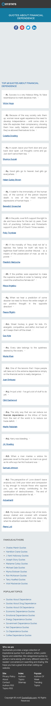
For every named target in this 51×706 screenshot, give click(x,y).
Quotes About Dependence (18, 599)
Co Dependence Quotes (17, 631)
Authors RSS (8, 685)
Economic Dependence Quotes (20, 611)
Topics (21, 679)
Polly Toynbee (9, 233)
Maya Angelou (9, 286)
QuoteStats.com (29, 698)
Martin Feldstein (10, 427)
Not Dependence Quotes (17, 627)
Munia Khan (8, 356)
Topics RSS (7, 688)
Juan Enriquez (9, 380)
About (5, 679)
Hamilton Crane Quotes (16, 552)
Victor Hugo (8, 103)
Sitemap (22, 682)
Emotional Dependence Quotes (20, 615)
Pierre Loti (7, 527)
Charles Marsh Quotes (16, 548)
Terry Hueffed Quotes (16, 579)
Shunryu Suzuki (10, 159)
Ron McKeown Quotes (16, 575)
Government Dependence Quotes (21, 623)
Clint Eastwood (10, 400)
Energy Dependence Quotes (19, 619)
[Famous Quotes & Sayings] (8, 5)
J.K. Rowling (8, 444)
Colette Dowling (10, 136)
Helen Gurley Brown (12, 180)
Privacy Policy (8, 676)
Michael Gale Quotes (15, 567)
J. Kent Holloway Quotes (17, 556)
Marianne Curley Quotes (17, 563)
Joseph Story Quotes (15, 560)
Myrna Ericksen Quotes (16, 571)
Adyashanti (8, 500)
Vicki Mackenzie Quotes (17, 583)
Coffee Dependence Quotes (18, 635)
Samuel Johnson (10, 468)
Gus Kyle (7, 336)
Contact (6, 682)
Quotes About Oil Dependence (20, 607)
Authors (22, 676)
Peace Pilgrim (9, 312)
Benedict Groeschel (12, 206)
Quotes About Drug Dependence (21, 603)
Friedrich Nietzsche (11, 262)
